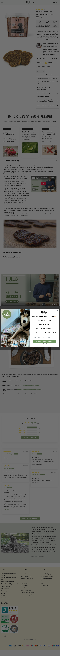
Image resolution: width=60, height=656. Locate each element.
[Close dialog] (57, 310)
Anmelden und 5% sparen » (44, 341)
